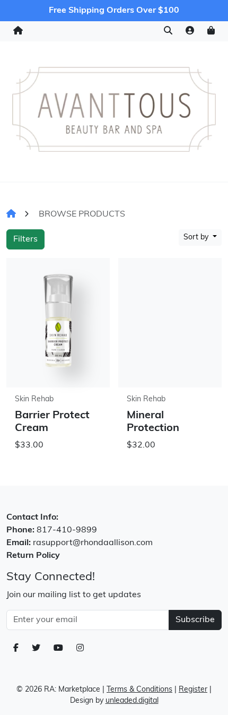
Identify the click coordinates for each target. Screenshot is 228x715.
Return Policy (33, 556)
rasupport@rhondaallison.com (93, 543)
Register (193, 690)
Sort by (197, 238)
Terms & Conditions (139, 690)
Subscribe (195, 620)
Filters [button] (25, 239)
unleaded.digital (132, 701)
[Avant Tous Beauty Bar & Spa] (113, 109)
